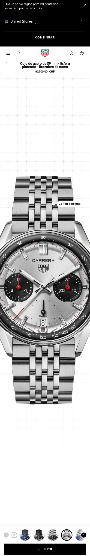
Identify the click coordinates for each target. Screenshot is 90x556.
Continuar (60, 37)
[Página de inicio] (45, 53)
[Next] (83, 535)
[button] (71, 53)
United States (21, 21)
